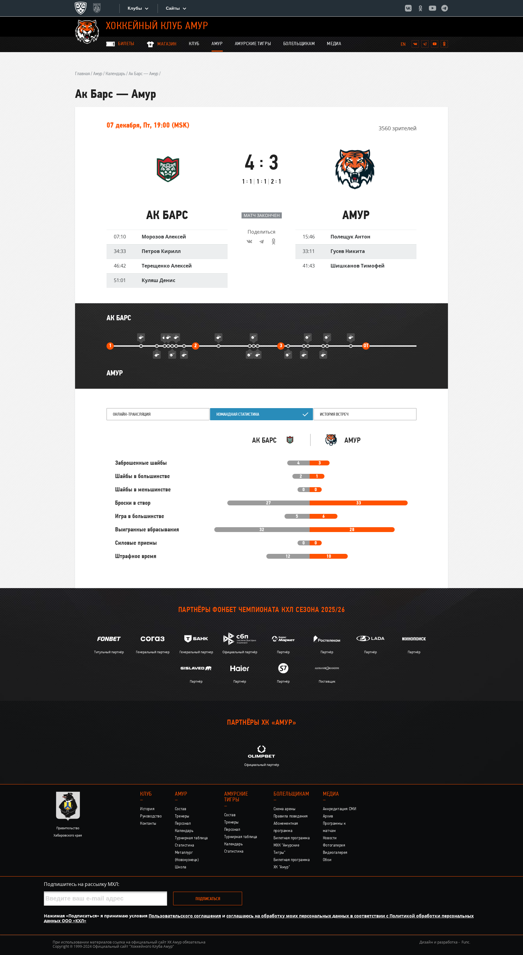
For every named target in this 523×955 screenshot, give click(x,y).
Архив (328, 816)
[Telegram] (261, 241)
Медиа (334, 44)
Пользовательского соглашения (185, 916)
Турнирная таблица (191, 838)
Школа (180, 867)
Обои (327, 860)
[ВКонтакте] (249, 241)
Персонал (183, 823)
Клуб (194, 44)
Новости (330, 838)
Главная (82, 74)
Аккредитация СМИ (340, 809)
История (147, 809)
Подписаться (208, 899)
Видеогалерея (335, 852)
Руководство (151, 816)
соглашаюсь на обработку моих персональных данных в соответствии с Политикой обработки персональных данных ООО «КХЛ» (259, 918)
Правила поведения (291, 816)
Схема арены (285, 809)
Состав (180, 809)
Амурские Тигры (253, 44)
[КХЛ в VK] (408, 8)
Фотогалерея (334, 845)
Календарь (115, 74)
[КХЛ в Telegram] (445, 8)
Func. (466, 942)
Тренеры (182, 816)
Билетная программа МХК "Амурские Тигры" (292, 845)
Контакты (148, 823)
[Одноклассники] (273, 241)
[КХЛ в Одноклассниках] (420, 8)
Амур (217, 44)
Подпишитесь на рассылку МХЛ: (81, 884)
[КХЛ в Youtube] (432, 8)
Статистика (184, 845)
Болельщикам (299, 44)
